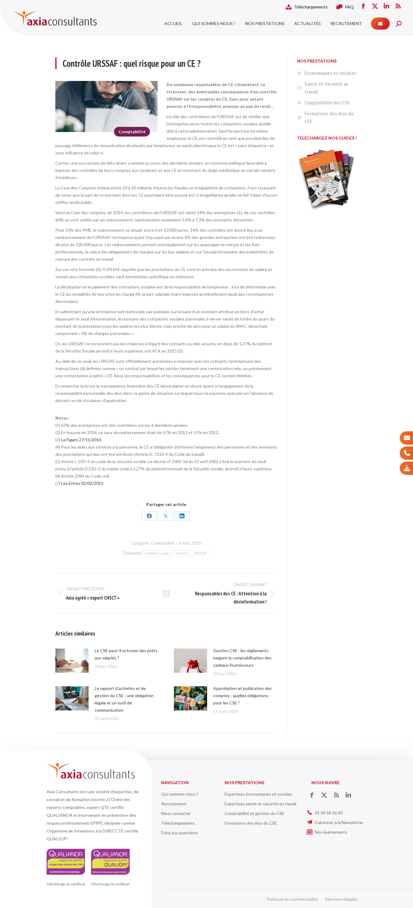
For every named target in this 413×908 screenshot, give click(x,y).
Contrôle (182, 553)
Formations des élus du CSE (328, 117)
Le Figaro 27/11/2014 (81, 439)
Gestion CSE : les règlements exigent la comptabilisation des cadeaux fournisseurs (242, 658)
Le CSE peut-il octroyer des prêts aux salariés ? (126, 654)
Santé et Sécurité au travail (326, 87)
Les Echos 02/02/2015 (82, 483)
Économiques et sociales (330, 72)
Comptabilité (132, 131)
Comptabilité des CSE (327, 102)
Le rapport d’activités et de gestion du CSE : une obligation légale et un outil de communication (124, 699)
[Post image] (72, 661)
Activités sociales (157, 553)
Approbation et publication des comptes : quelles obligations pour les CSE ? (242, 695)
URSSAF (200, 553)
